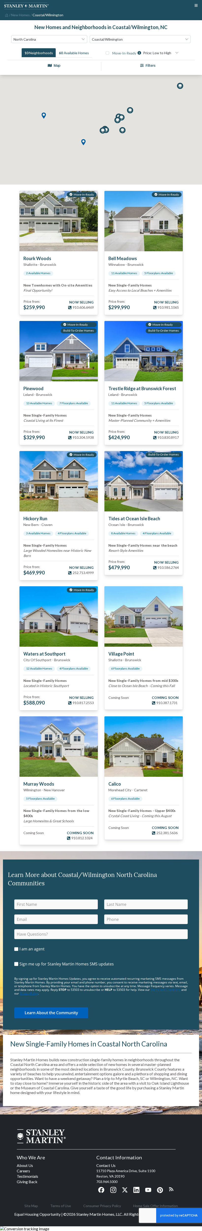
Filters (150, 65)
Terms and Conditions (166, 990)
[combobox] (49, 39)
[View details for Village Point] (143, 616)
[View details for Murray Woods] (58, 746)
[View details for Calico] (143, 746)
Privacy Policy (29, 993)
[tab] (39, 53)
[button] (43, 116)
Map (57, 65)
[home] (6, 15)
